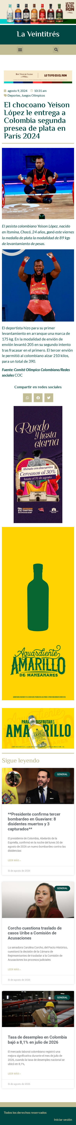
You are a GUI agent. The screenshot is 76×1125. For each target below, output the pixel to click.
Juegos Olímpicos (33, 95)
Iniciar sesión (63, 1119)
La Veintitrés (38, 34)
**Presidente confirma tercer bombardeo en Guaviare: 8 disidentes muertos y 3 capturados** (34, 821)
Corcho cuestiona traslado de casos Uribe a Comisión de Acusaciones (35, 933)
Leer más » (14, 860)
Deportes (14, 95)
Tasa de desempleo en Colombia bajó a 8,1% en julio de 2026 (37, 1039)
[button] (20, 49)
